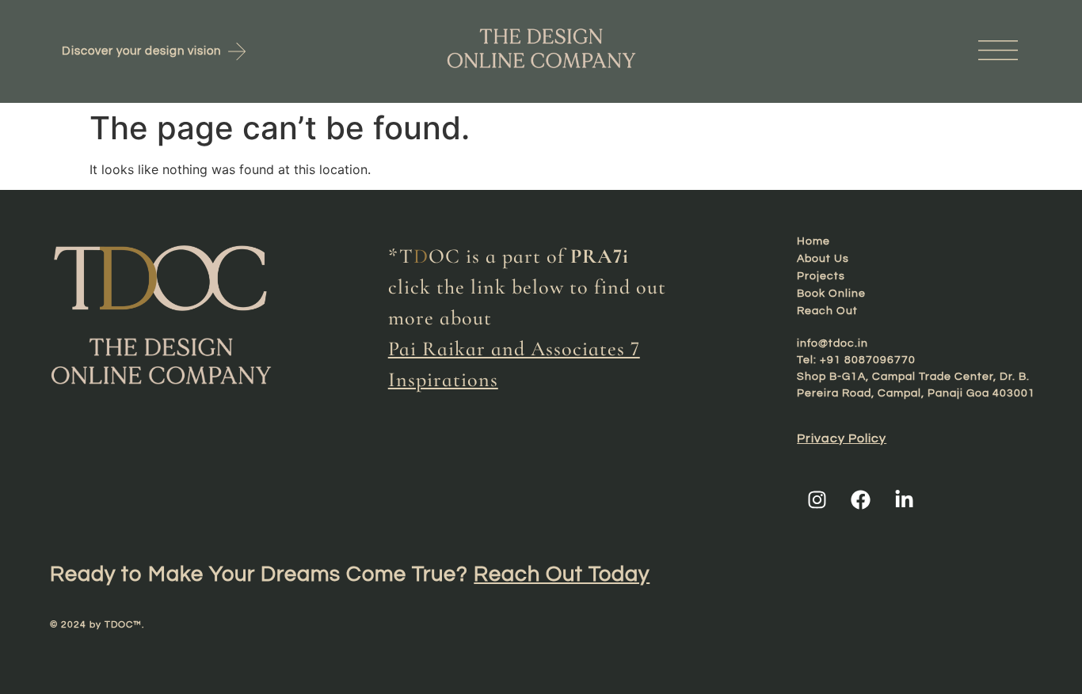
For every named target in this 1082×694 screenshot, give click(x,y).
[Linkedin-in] (904, 499)
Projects (821, 276)
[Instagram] (816, 499)
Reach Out (827, 311)
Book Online (831, 293)
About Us (823, 258)
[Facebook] (860, 499)
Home (813, 241)
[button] (873, 51)
